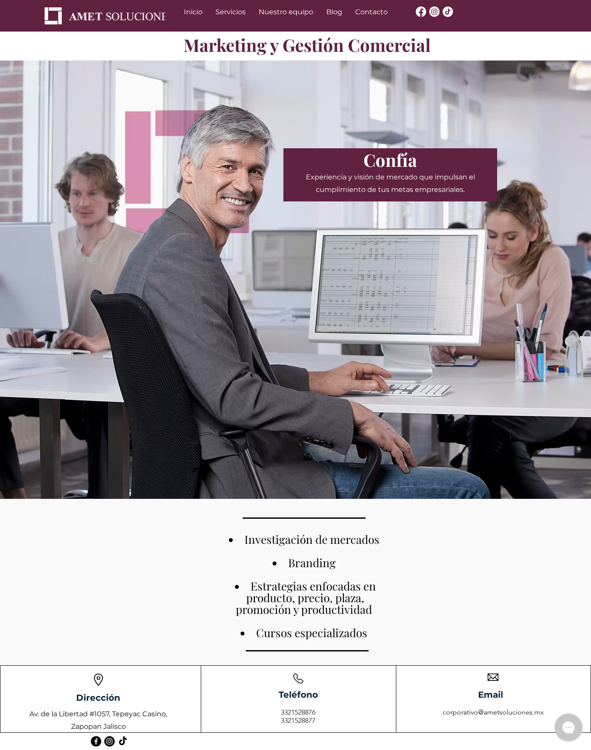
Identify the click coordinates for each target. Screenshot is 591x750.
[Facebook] (421, 11)
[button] (230, 12)
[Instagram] (434, 11)
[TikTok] (448, 11)
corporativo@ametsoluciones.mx (493, 712)
